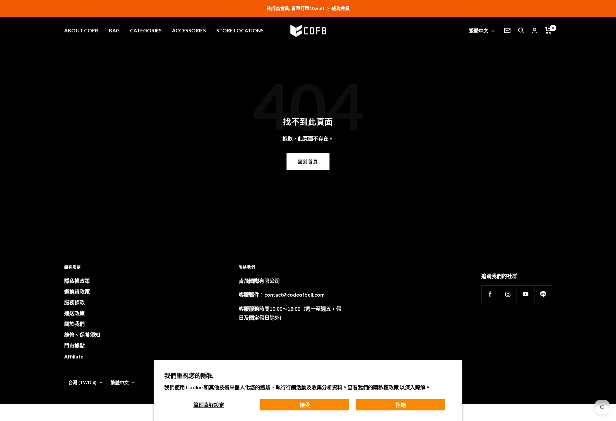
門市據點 (74, 345)
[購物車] (548, 30)
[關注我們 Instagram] (508, 294)
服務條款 (74, 302)
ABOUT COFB (81, 30)
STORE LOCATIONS (240, 30)
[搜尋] (521, 30)
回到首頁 (308, 161)
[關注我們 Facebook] (490, 294)
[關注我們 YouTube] (525, 294)
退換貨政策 (77, 291)
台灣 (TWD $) (82, 382)
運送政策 (74, 313)
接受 (305, 405)
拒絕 (401, 405)
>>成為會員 (338, 8)
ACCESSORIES (189, 30)
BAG (114, 30)
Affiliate (73, 356)
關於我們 (74, 324)
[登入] (534, 30)
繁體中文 (478, 30)
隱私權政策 (77, 281)
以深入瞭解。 (415, 387)
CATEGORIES (146, 30)
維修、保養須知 (82, 335)
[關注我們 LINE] (543, 294)
